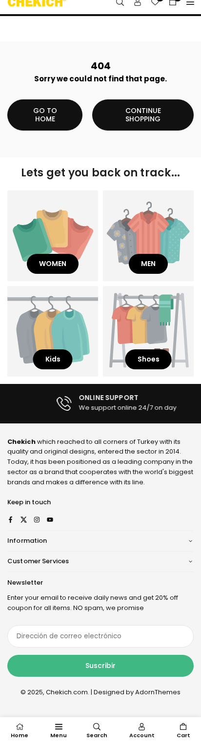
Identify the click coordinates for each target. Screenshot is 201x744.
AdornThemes (158, 692)
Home (19, 735)
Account (142, 735)
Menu (58, 735)
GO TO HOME (45, 115)
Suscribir (100, 665)
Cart (183, 735)
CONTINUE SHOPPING (143, 115)
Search (96, 735)
